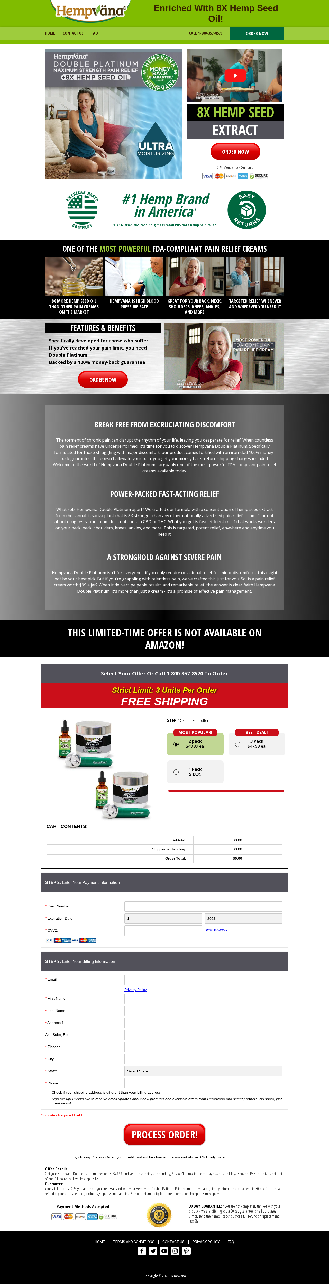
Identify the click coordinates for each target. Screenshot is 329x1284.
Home (50, 33)
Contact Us (73, 33)
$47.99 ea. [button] (257, 741)
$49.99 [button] (195, 771)
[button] (257, 33)
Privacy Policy (135, 990)
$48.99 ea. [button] (195, 741)
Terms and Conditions (133, 1242)
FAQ (94, 33)
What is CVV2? (216, 930)
